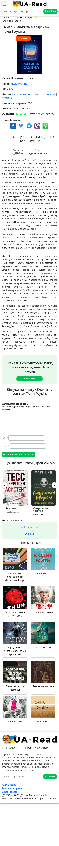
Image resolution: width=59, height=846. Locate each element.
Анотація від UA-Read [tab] (17, 151)
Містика (7, 98)
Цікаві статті (9, 791)
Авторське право (12, 788)
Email (5, 446)
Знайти (50, 11)
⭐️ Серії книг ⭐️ (29, 527)
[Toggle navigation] (4, 4)
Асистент (10, 508)
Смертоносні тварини (40, 509)
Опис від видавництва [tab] (37, 152)
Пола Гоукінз (19, 83)
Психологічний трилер (26, 94)
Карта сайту (9, 784)
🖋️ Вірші (29, 533)
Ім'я (5, 438)
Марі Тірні (38, 514)
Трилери (49, 94)
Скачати (29, 378)
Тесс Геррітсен (12, 512)
